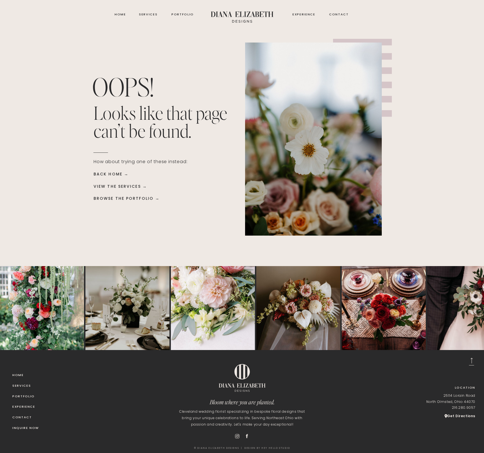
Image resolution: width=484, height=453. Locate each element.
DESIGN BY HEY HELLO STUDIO (267, 448)
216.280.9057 (463, 407)
